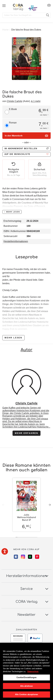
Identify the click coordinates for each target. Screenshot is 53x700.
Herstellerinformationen (16, 241)
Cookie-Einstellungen (26, 677)
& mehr (35, 101)
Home (5, 29)
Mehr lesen (13, 337)
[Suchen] (47, 15)
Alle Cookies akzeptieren (26, 694)
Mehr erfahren (26, 433)
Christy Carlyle (14, 101)
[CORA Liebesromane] (18, 7)
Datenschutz (33, 671)
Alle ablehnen (26, 686)
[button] (26, 154)
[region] (26, 671)
